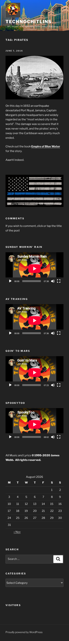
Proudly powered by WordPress (24, 632)
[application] (34, 268)
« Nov (17, 532)
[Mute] (53, 281)
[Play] (10, 281)
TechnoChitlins (29, 21)
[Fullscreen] (59, 281)
